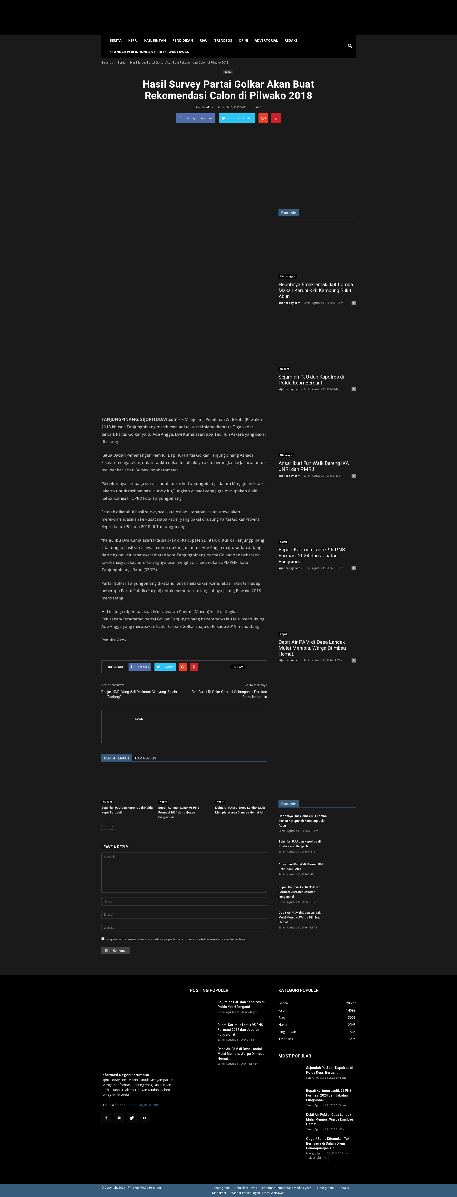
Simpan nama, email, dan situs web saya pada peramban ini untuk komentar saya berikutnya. (176, 939)
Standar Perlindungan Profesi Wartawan (149, 52)
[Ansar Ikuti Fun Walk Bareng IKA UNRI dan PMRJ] (317, 429)
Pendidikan (183, 40)
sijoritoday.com (289, 302)
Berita (116, 40)
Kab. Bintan (155, 40)
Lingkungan (287, 276)
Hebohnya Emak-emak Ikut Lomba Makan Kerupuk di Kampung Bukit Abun (315, 290)
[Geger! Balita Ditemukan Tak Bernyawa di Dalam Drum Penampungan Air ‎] (290, 1144)
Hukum (107, 801)
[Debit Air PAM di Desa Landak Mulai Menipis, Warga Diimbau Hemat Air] (241, 786)
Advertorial (266, 40)
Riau (204, 40)
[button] (350, 46)
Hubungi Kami (325, 1188)
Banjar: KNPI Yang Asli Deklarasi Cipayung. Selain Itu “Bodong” (139, 694)
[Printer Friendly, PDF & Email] (114, 652)
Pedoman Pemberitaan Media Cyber (286, 1188)
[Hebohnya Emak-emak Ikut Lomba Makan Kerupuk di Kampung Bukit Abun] (317, 251)
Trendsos (223, 40)
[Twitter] (132, 1118)
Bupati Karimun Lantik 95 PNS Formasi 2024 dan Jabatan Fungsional (178, 812)
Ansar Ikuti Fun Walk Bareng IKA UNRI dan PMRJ (313, 466)
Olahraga (286, 455)
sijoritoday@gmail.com (141, 1104)
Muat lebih (315, 1158)
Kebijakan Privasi (246, 1188)
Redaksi (291, 40)
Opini (243, 40)
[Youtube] (144, 1118)
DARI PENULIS (145, 758)
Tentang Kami (221, 1188)
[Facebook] (106, 1118)
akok (209, 107)
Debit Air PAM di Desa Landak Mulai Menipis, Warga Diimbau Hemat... (312, 648)
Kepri (133, 40)
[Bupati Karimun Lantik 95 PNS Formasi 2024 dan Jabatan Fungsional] (184, 786)
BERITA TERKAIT (116, 758)
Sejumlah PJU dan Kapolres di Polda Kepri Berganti (311, 380)
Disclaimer (219, 1193)
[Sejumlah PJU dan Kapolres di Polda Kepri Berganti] (127, 786)
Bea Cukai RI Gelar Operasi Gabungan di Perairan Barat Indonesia (229, 694)
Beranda (107, 62)
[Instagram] (119, 1118)
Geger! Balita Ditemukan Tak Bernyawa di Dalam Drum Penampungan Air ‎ (327, 1143)
